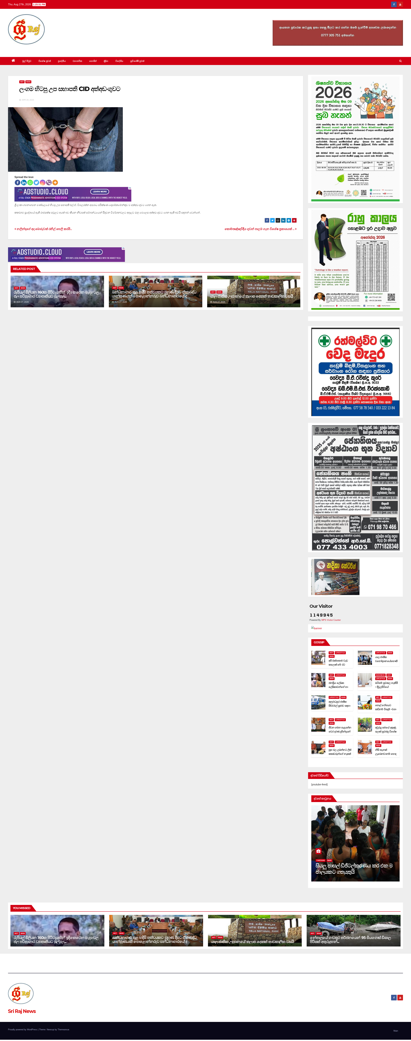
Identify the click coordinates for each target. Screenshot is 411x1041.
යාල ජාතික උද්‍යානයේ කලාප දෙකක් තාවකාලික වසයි (251, 296)
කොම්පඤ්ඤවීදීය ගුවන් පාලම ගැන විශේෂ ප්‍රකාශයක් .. (260, 229)
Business (380, 675)
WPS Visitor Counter (331, 620)
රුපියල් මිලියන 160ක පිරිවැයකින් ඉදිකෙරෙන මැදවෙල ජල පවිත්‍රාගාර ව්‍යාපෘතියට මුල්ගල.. (56, 294)
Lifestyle (340, 653)
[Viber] (49, 182)
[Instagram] (42, 182)
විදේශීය (119, 61)
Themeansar (63, 1029)
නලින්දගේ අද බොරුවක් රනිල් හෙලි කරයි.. (44, 229)
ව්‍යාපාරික (77, 61)
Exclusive (332, 860)
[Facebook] (17, 182)
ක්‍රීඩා (106, 61)
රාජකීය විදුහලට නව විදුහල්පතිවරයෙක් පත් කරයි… (346, 868)
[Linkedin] (24, 182)
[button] (400, 61)
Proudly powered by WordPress (23, 1029)
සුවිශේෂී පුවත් (137, 61)
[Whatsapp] (30, 182)
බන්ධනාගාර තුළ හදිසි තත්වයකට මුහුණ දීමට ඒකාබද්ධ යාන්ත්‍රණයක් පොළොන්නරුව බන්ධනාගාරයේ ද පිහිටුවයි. (154, 296)
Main (28, 82)
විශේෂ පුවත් (45, 61)
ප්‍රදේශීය (62, 61)
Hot (22, 82)
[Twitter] (36, 182)
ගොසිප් (93, 61)
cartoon (321, 860)
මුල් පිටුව (26, 61)
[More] (55, 182)
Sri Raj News (22, 50)
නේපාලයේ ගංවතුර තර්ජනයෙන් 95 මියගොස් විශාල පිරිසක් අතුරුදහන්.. (350, 939)
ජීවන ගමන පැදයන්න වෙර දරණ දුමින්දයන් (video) (340, 731)
